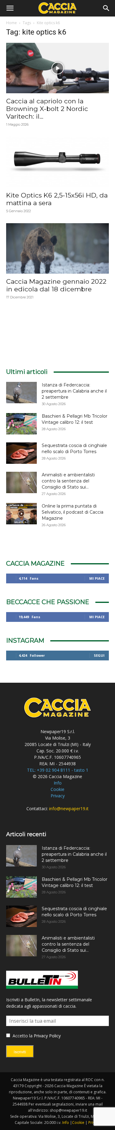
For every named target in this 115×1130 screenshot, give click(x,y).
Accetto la (22, 1036)
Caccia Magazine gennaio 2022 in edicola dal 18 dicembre (56, 285)
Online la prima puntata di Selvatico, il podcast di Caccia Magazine (72, 512)
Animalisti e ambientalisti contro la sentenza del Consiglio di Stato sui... (68, 481)
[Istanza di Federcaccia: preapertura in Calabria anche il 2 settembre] (21, 392)
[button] (10, 8)
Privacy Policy (47, 1036)
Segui (99, 655)
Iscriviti (20, 1052)
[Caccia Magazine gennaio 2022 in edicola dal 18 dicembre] (57, 248)
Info (58, 783)
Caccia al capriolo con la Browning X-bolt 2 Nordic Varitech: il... (47, 108)
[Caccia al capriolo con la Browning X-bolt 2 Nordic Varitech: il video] (57, 68)
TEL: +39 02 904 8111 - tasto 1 (57, 770)
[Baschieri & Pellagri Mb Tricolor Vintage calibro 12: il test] (21, 423)
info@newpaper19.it (69, 808)
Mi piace (97, 578)
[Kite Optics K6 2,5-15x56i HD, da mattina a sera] (57, 162)
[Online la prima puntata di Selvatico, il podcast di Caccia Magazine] (21, 513)
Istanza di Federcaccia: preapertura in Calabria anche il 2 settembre (74, 391)
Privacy (58, 796)
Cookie (57, 789)
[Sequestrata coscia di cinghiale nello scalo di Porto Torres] (21, 453)
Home (11, 22)
